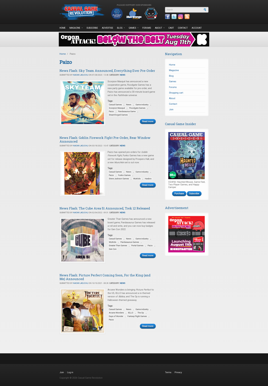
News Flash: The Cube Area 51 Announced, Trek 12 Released (105, 208)
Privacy (178, 372)
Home (63, 28)
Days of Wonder (116, 316)
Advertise (107, 28)
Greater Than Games (118, 245)
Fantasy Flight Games (137, 316)
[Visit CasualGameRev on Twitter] (174, 16)
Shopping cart (176, 93)
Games (132, 28)
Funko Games (124, 175)
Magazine (74, 28)
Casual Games (115, 104)
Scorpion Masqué (117, 108)
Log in (70, 372)
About (158, 28)
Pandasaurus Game (127, 111)
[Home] (83, 12)
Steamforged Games (118, 115)
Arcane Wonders (116, 313)
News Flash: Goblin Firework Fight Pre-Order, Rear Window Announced (105, 139)
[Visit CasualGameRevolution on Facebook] (167, 16)
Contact (183, 28)
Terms (168, 372)
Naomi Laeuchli (80, 75)
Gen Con (112, 249)
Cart (171, 28)
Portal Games (137, 245)
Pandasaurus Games (130, 242)
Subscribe (92, 28)
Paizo (111, 111)
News (122, 75)
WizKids (137, 178)
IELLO (130, 313)
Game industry (142, 104)
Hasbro (148, 178)
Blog (120, 28)
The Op (141, 313)
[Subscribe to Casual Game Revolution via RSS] (187, 16)
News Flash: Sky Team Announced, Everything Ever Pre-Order (107, 71)
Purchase (179, 193)
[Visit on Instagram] (180, 16)
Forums (146, 28)
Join (171, 109)
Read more (147, 121)
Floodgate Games (137, 108)
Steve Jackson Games (119, 178)
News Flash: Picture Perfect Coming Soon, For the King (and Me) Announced (105, 277)
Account (197, 28)
